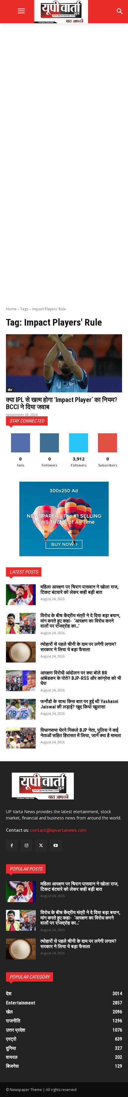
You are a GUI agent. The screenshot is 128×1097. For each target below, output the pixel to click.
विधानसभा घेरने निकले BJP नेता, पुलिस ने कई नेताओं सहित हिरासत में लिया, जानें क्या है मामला (80, 732)
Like (20, 435)
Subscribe (107, 435)
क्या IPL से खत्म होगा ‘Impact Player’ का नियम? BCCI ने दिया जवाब (61, 403)
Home (11, 309)
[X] (41, 845)
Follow (50, 435)
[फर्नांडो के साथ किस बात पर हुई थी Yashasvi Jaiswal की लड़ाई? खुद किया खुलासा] (21, 709)
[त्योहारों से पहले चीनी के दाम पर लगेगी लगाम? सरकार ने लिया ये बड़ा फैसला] (21, 652)
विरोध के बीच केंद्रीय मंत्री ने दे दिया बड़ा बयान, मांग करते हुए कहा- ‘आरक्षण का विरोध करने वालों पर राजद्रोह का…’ (80, 621)
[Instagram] (26, 845)
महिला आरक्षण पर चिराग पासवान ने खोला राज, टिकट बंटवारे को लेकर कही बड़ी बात (79, 589)
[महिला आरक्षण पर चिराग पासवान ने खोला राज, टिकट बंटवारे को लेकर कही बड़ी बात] (21, 594)
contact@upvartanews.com (58, 830)
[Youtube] (56, 845)
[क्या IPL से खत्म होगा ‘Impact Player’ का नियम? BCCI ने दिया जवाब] (64, 363)
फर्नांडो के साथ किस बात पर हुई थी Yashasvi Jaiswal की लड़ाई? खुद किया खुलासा (79, 704)
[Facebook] (12, 845)
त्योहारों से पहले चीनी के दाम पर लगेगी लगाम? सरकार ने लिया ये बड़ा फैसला (78, 646)
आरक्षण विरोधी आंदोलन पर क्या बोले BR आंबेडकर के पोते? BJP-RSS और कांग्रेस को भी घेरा (80, 678)
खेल (10, 390)
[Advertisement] (64, 97)
